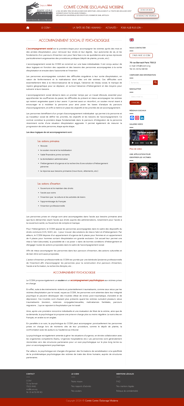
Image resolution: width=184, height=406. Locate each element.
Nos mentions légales (125, 386)
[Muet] (151, 143)
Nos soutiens (76, 391)
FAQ (118, 381)
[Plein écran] (155, 143)
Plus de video (136, 149)
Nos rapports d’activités (81, 386)
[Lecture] (133, 143)
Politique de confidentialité (127, 391)
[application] (144, 138)
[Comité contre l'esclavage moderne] (39, 11)
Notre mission (76, 381)
